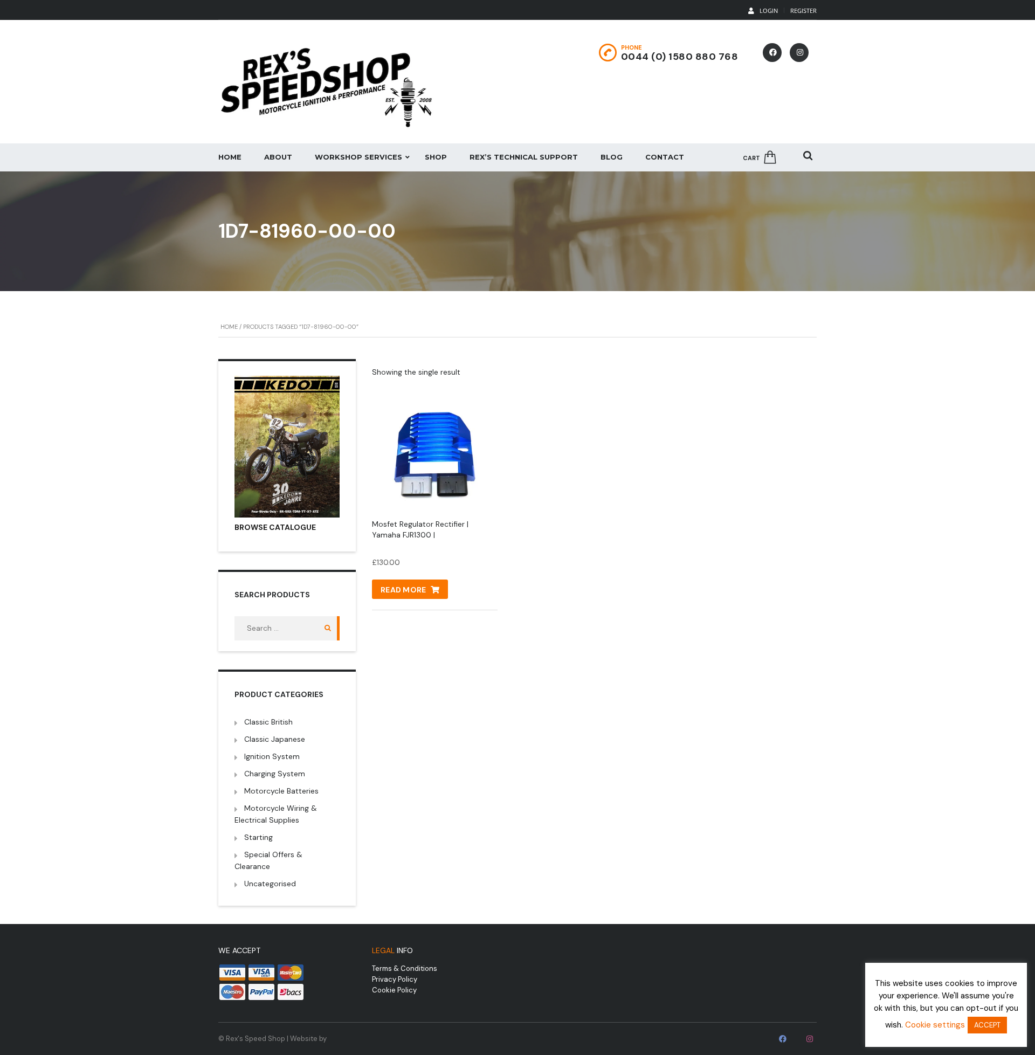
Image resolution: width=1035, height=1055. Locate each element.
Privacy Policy (394, 979)
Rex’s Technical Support (524, 157)
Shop (436, 157)
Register (803, 10)
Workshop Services (358, 157)
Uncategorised (270, 883)
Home (230, 157)
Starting (258, 837)
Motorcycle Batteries (281, 791)
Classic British (268, 722)
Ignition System (272, 756)
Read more (403, 590)
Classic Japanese (274, 739)
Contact (664, 157)
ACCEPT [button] (987, 1025)
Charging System (274, 773)
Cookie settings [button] (935, 1024)
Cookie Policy (394, 990)
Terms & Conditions (404, 968)
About (278, 157)
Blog (612, 157)
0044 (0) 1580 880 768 (680, 56)
